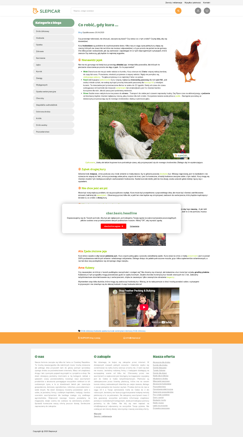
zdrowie (40, 51)
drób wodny (41, 125)
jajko (38, 64)
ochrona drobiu (43, 111)
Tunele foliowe (159, 370)
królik (39, 118)
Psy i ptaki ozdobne (161, 395)
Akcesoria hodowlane (162, 384)
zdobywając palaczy (91, 77)
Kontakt (206, 2)
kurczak (111, 331)
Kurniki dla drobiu (160, 365)
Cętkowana (90, 162)
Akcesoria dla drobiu (161, 362)
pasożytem (101, 195)
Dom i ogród (158, 397)
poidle (177, 96)
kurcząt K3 (149, 82)
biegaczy (170, 277)
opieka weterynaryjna (46, 91)
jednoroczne (105, 80)
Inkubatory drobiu (160, 378)
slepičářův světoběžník (46, 105)
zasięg (39, 78)
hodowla (40, 38)
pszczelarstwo (42, 131)
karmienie (40, 58)
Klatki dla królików (160, 376)
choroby (40, 98)
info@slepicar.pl (133, 338)
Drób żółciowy (42, 31)
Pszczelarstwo (159, 386)
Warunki (97, 413)
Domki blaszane (159, 367)
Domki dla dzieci (160, 373)
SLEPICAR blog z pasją (90, 338)
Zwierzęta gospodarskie (163, 392)
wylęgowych (41, 85)
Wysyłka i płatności (193, 2)
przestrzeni (192, 256)
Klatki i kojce (158, 403)
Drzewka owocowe (161, 408)
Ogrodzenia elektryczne (163, 389)
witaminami (121, 88)
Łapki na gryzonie (160, 405)
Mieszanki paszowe (161, 381)
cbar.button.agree (112, 226)
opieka (39, 44)
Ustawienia (134, 226)
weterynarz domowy (124, 331)
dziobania (164, 174)
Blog (80, 32)
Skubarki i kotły (159, 400)
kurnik (39, 71)
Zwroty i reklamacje (173, 2)
